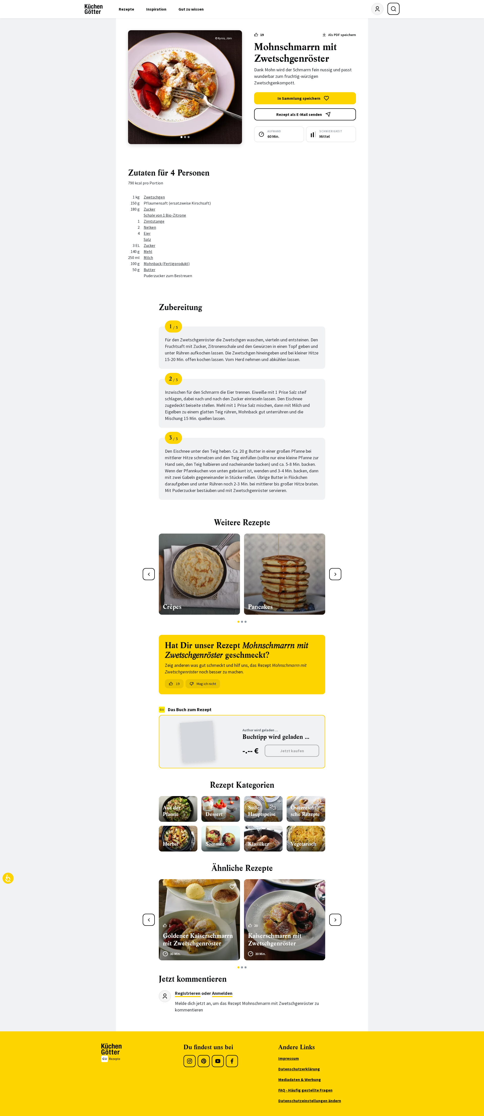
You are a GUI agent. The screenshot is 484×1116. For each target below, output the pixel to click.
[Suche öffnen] (393, 9)
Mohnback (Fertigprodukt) (167, 263)
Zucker (149, 209)
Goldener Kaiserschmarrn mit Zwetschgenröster (198, 939)
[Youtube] (218, 1061)
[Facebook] (232, 1061)
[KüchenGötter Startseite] (94, 9)
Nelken (150, 227)
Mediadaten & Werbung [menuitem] (299, 1079)
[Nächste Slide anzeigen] (335, 574)
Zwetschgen (154, 197)
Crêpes (172, 607)
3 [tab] (189, 137)
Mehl (148, 251)
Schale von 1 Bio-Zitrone (165, 215)
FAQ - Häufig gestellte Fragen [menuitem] (305, 1090)
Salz (147, 239)
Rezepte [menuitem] (126, 9)
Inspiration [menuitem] (156, 9)
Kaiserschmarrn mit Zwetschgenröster (274, 939)
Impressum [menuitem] (288, 1058)
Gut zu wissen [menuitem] (191, 9)
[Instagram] (190, 1061)
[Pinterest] (204, 1061)
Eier (147, 233)
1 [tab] (182, 137)
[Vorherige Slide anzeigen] (149, 574)
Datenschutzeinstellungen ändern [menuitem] (309, 1100)
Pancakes (260, 607)
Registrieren (187, 993)
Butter (149, 269)
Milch (148, 257)
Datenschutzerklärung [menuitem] (299, 1068)
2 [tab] (185, 137)
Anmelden (222, 993)
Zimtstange (154, 221)
